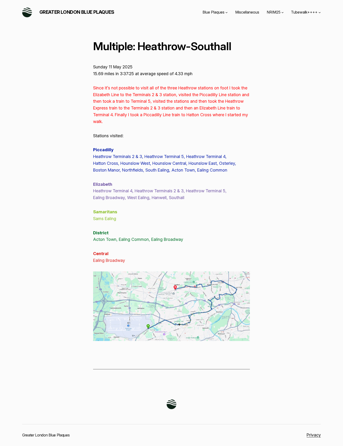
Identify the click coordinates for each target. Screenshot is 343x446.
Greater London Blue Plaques (76, 12)
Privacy (314, 434)
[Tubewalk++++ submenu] (319, 12)
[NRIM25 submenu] (282, 12)
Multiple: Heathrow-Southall (162, 46)
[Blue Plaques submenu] (226, 12)
